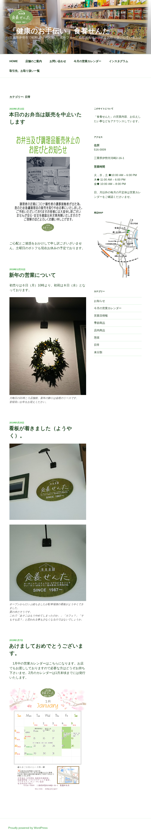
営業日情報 (101, 315)
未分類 (98, 352)
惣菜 (96, 337)
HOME (13, 61)
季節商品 (99, 322)
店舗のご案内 (33, 61)
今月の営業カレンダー (87, 61)
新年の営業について (32, 275)
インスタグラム (118, 61)
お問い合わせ (58, 61)
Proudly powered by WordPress (28, 827)
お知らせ (99, 300)
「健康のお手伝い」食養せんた (59, 31)
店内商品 (99, 330)
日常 (96, 344)
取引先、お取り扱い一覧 (24, 70)
